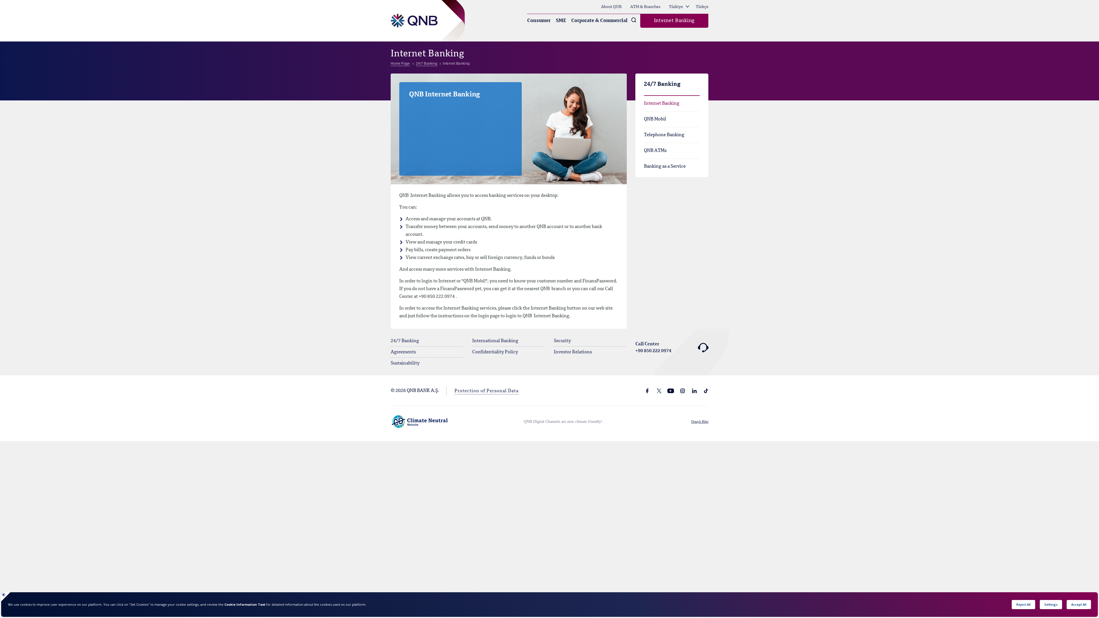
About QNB (611, 7)
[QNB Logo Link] (414, 13)
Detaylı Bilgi (699, 422)
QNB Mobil (655, 119)
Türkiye (676, 7)
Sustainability (405, 363)
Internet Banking (674, 20)
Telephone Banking (664, 135)
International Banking (495, 341)
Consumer (539, 20)
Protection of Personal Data (486, 391)
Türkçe (702, 7)
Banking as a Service (665, 166)
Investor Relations (573, 352)
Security (562, 341)
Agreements (403, 352)
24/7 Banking (405, 341)
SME (561, 20)
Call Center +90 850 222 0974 (653, 347)
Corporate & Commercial (599, 20)
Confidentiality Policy (495, 352)
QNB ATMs (655, 150)
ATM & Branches (645, 7)
